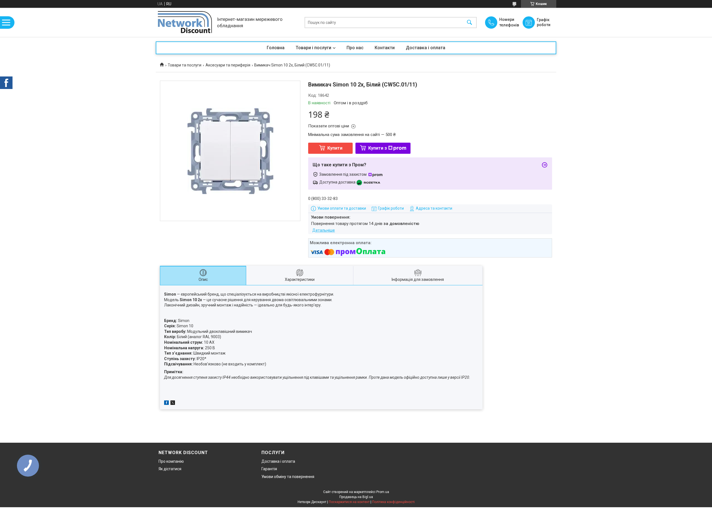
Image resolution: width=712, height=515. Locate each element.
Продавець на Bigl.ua (356, 497)
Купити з (377, 148)
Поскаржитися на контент (349, 502)
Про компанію (171, 461)
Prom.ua (382, 492)
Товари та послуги (184, 65)
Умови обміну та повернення (287, 476)
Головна (276, 47)
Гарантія (269, 469)
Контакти (385, 47)
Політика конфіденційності (393, 502)
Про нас (355, 47)
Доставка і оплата (425, 47)
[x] (172, 403)
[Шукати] (469, 22)
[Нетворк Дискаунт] (185, 22)
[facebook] (166, 403)
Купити (334, 148)
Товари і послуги (313, 47)
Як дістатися (170, 469)
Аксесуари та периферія (228, 65)
